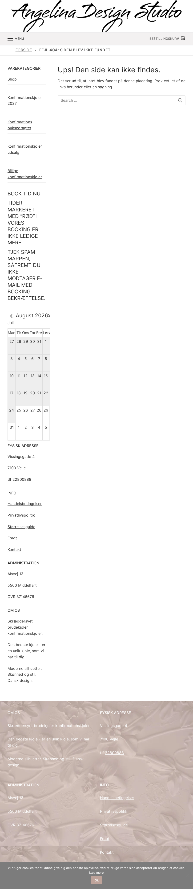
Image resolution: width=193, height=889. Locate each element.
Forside (24, 50)
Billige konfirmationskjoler (25, 173)
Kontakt (14, 549)
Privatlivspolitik (21, 515)
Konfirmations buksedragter (20, 125)
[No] (187, 875)
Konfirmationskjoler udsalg (25, 149)
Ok (97, 880)
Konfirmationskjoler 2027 (25, 100)
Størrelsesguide (21, 526)
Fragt (12, 538)
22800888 (21, 479)
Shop (12, 79)
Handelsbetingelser (25, 503)
